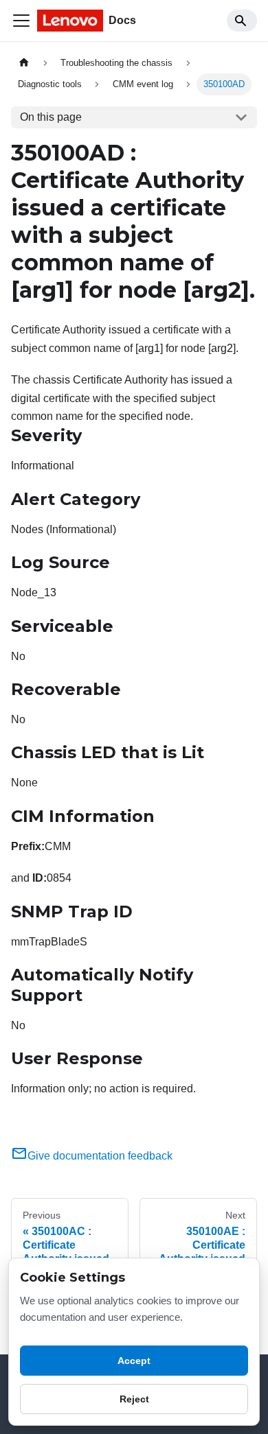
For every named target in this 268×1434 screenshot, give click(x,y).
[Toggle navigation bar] (21, 20)
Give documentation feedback (99, 1156)
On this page (51, 117)
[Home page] (24, 62)
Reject (134, 1399)
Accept (134, 1360)
